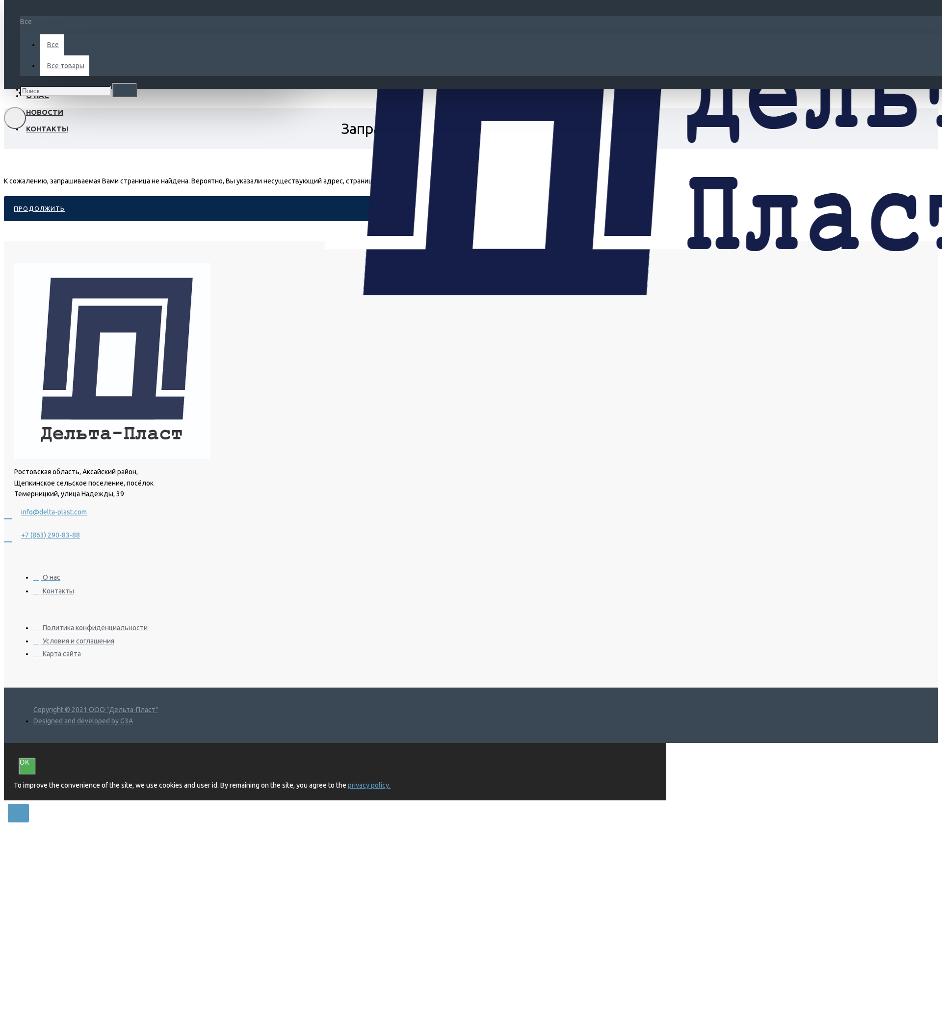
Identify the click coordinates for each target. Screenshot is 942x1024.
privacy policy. (369, 785)
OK (25, 762)
